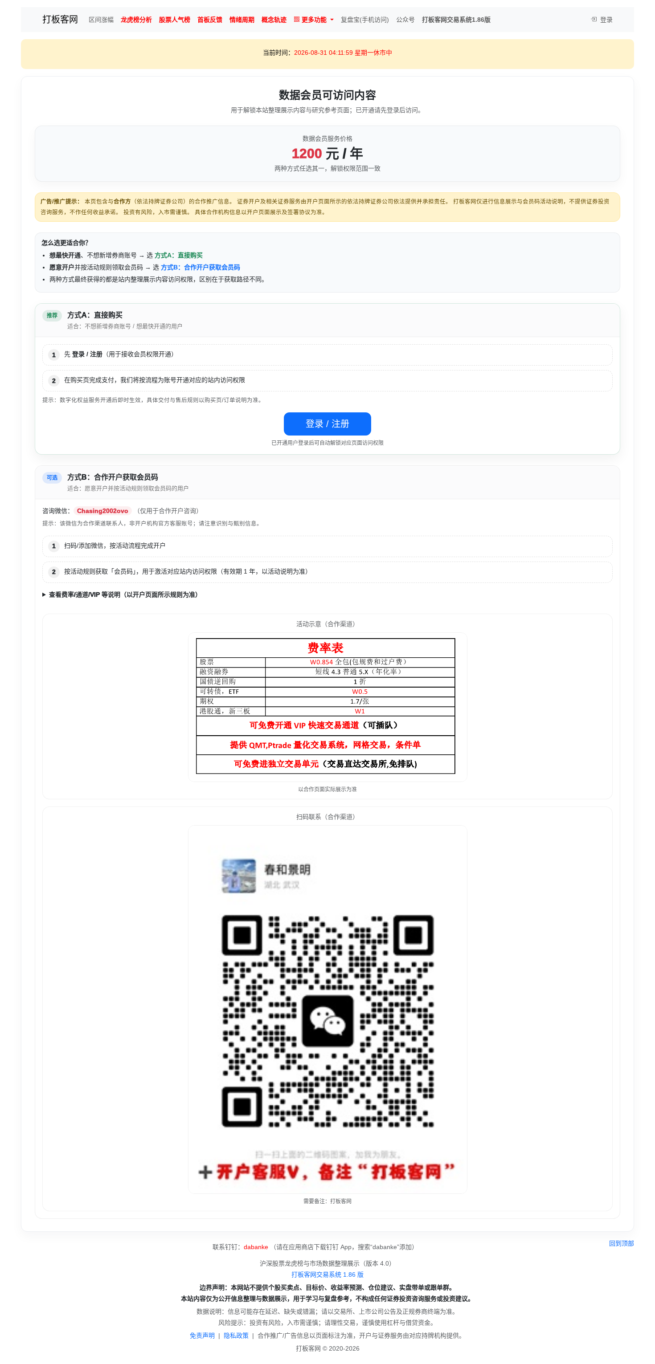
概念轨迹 (274, 19)
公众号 (405, 19)
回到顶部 (621, 1243)
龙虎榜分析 (136, 19)
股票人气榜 (174, 19)
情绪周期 (241, 19)
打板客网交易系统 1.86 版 (327, 1274)
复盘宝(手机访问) (365, 19)
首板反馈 (209, 19)
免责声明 (202, 1335)
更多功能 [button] (314, 19)
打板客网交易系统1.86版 (456, 19)
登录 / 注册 (327, 424)
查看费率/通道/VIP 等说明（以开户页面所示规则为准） (125, 594)
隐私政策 (236, 1335)
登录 (605, 19)
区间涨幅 (101, 19)
